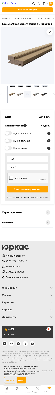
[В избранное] (49, 32)
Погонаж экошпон (44, 18)
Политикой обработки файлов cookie (16, 375)
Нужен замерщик (22, 133)
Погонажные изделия (23, 18)
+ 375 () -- (18, 158)
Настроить (10, 380)
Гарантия (8, 302)
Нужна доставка (21, 140)
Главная (6, 18)
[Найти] (34, 4)
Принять (21, 380)
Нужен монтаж (21, 148)
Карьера (7, 309)
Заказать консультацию (27, 189)
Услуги (6, 295)
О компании (9, 287)
